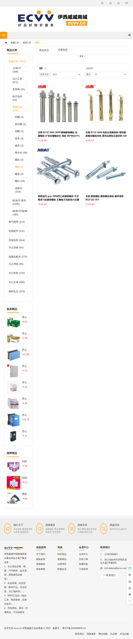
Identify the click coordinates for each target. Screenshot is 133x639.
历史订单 (83, 559)
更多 (81, 56)
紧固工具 (27, 42)
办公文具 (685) (17, 282)
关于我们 (40, 554)
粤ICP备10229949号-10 (74, 628)
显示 (88, 74)
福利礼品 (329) (17, 291)
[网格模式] (40, 68)
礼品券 (113, 634)
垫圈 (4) (19, 117)
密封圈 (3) (20, 124)
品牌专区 (61, 564)
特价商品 (61, 554)
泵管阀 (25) (18, 89)
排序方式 (44, 74)
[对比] (77, 113)
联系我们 (111, 575)
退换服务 (91, 634)
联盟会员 (61, 569)
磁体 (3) (19, 145)
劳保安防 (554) (17, 240)
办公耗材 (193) (17, 273)
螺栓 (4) (19, 166)
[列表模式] (45, 68)
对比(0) (89, 68)
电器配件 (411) (17, 231)
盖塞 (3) (19, 138)
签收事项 (40, 569)
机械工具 (15, 42)
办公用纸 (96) (16, 264)
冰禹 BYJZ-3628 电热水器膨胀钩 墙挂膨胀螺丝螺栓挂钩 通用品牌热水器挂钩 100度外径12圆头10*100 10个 (106, 136)
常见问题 (124, 634)
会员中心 (83, 554)
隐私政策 (40, 559)
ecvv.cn (18, 628)
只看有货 (63, 49)
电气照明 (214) (17, 221)
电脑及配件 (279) (18, 256)
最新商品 (61, 559)
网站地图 (103, 634)
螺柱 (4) (19, 159)
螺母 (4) (19, 174)
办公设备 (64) (16, 247)
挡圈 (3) (19, 131)
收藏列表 (83, 564)
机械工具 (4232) (17, 61)
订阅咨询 (83, 569)
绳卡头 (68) (21, 152)
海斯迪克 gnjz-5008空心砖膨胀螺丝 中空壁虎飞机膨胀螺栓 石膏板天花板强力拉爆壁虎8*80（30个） (58, 199)
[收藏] (77, 105)
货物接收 (40, 564)
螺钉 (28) (20, 181)
